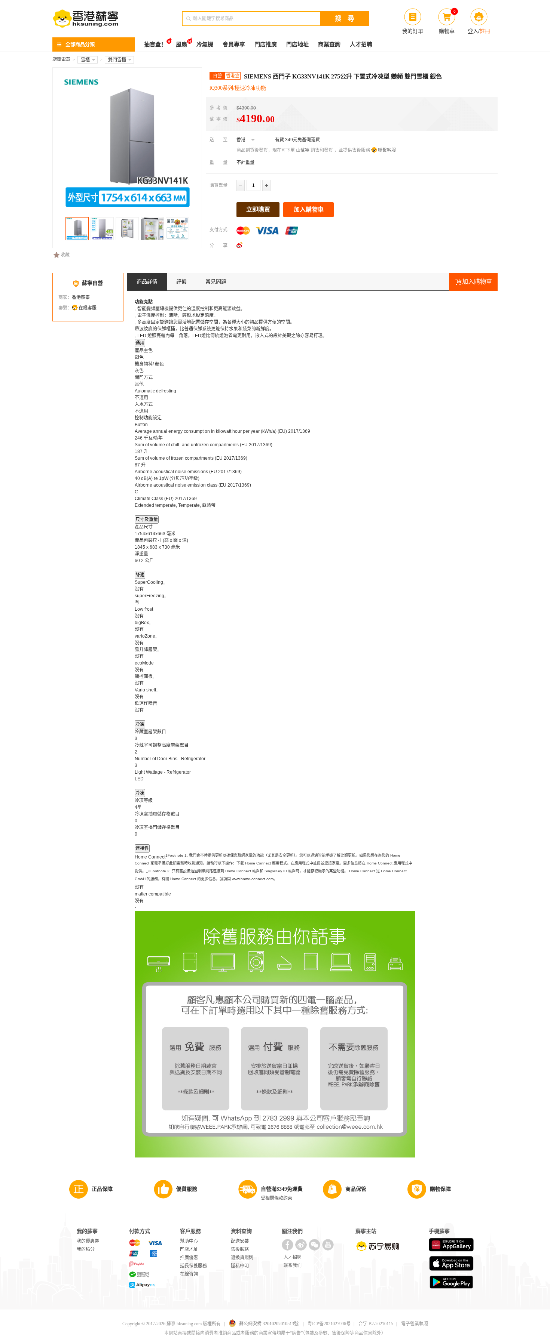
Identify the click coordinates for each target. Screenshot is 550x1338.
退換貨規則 (242, 1257)
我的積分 (86, 1249)
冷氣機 (204, 44)
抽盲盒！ (155, 44)
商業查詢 (329, 44)
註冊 (485, 31)
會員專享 (234, 44)
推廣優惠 (189, 1257)
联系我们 (293, 1265)
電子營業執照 (414, 1323)
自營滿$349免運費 (282, 1189)
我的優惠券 (88, 1241)
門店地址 (297, 44)
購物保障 (440, 1189)
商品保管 (355, 1189)
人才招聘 (361, 44)
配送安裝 (240, 1241)
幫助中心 (189, 1241)
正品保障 (102, 1189)
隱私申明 (240, 1265)
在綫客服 (88, 308)
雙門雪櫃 (117, 59)
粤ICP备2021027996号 (329, 1323)
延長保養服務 (193, 1265)
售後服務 (240, 1249)
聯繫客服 (387, 150)
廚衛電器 (61, 59)
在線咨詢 (189, 1274)
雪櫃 (85, 59)
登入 (473, 31)
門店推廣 (265, 44)
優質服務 (186, 1189)
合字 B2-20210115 (375, 1323)
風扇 (181, 44)
